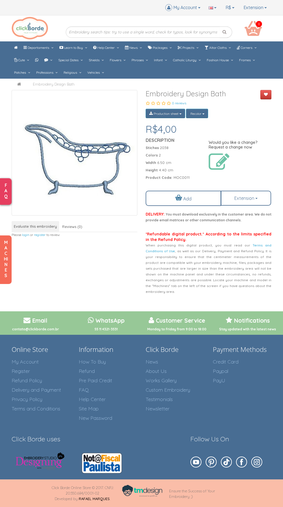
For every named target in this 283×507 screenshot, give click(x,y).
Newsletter (157, 408)
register (40, 235)
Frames (245, 60)
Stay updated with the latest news (247, 329)
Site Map (89, 408)
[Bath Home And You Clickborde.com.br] (74, 153)
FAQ (84, 390)
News (133, 48)
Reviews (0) (72, 226)
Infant (159, 60)
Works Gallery (161, 380)
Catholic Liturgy (185, 60)
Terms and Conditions (36, 408)
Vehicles (94, 72)
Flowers (116, 60)
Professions (45, 72)
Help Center (106, 48)
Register (21, 371)
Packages (160, 48)
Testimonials (159, 399)
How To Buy (92, 362)
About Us (156, 371)
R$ (229, 7)
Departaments (38, 48)
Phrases (138, 60)
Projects (188, 48)
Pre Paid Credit (95, 380)
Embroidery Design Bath (54, 84)
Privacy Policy (27, 399)
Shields (94, 60)
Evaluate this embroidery (35, 226)
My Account (25, 362)
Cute (21, 60)
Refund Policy (27, 380)
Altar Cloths (217, 48)
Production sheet (166, 114)
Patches (20, 72)
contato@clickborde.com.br (35, 329)
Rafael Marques (94, 499)
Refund (87, 371)
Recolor (196, 114)
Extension (253, 7)
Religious (71, 72)
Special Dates (68, 60)
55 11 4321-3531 (106, 329)
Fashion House (218, 60)
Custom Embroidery (168, 390)
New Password (95, 418)
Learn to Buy (73, 48)
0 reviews (179, 103)
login (25, 235)
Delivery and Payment (36, 390)
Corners (246, 48)
